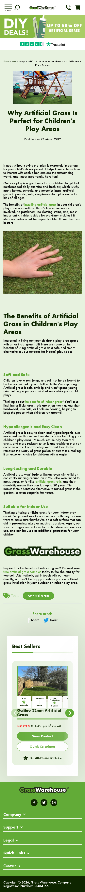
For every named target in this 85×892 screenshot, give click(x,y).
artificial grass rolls (48, 481)
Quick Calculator (42, 746)
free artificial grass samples (22, 572)
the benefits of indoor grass (43, 401)
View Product (42, 736)
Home (6, 61)
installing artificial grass (40, 204)
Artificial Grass (38, 595)
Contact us (11, 866)
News (14, 61)
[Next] (69, 713)
